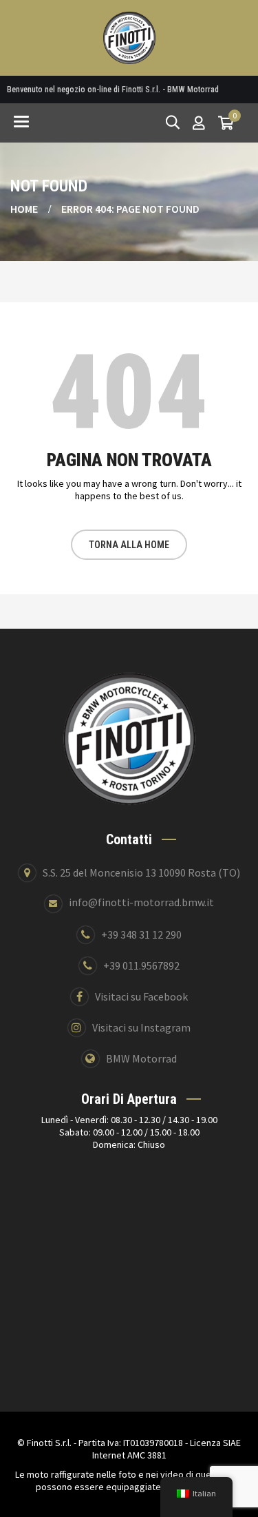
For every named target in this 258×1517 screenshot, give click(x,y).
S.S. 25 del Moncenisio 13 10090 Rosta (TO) (141, 872)
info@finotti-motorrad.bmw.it (141, 902)
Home (24, 209)
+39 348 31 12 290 (141, 934)
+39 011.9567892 (141, 965)
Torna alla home (129, 544)
